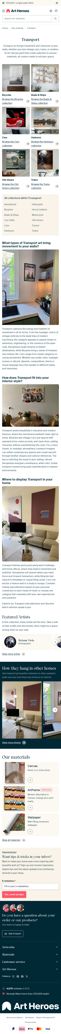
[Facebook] (22, 976)
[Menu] (3, 11)
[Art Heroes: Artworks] (57, 947)
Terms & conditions (14, 1017)
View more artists (11, 654)
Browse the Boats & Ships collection (41, 101)
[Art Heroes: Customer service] (57, 962)
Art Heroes (9, 969)
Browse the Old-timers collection (10, 186)
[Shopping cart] (56, 11)
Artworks (8, 947)
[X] (26, 976)
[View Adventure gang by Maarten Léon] (15, 696)
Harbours (36, 137)
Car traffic (9, 220)
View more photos (11, 742)
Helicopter (37, 204)
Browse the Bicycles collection (12, 101)
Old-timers (8, 179)
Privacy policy (30, 1022)
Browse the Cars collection (10, 143)
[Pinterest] (17, 976)
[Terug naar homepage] (17, 11)
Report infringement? (45, 1017)
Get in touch (15, 933)
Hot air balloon (39, 209)
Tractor (35, 225)
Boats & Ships (38, 95)
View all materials (11, 840)
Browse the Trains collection (40, 186)
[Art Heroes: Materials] (57, 954)
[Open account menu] (51, 11)
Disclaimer (29, 1017)
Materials (8, 954)
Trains (34, 179)
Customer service (13, 961)
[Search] (55, 18)
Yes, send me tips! (14, 894)
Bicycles (6, 95)
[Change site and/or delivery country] (57, 3)
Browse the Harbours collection (42, 143)
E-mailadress (9, 881)
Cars (4, 137)
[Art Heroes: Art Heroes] (57, 969)
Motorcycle (37, 214)
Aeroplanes (10, 204)
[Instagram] (13, 976)
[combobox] (27, 18)
